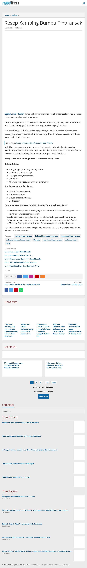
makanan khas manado (70, 236)
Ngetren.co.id (10, 114)
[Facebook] (20, 276)
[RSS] (43, 276)
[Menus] (84, 2)
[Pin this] (16, 290)
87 (47, 382)
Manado (36, 240)
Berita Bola (34, 565)
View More (43, 396)
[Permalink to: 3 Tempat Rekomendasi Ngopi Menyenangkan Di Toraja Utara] (75, 316)
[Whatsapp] (21, 290)
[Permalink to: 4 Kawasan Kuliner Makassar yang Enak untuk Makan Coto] (27, 316)
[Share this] (6, 290)
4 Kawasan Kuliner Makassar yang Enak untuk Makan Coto (27, 329)
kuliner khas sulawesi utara (46, 236)
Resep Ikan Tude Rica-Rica (71, 283)
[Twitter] (26, 276)
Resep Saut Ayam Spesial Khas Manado (20, 262)
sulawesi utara (71, 240)
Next (54, 382)
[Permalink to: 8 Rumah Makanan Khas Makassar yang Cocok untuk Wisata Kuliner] (59, 316)
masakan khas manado (52, 240)
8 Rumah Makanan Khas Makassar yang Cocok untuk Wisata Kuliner (59, 329)
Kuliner (21, 114)
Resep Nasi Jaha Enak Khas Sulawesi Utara (22, 266)
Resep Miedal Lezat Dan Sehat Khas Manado (23, 259)
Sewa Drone (53, 565)
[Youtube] (37, 276)
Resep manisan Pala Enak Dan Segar (19, 255)
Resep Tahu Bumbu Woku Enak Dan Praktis (22, 283)
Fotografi (44, 565)
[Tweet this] (11, 290)
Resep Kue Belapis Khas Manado (18, 252)
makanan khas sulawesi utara (18, 240)
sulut (8, 244)
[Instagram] (32, 276)
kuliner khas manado (23, 236)
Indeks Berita (64, 565)
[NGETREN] (10, 3)
